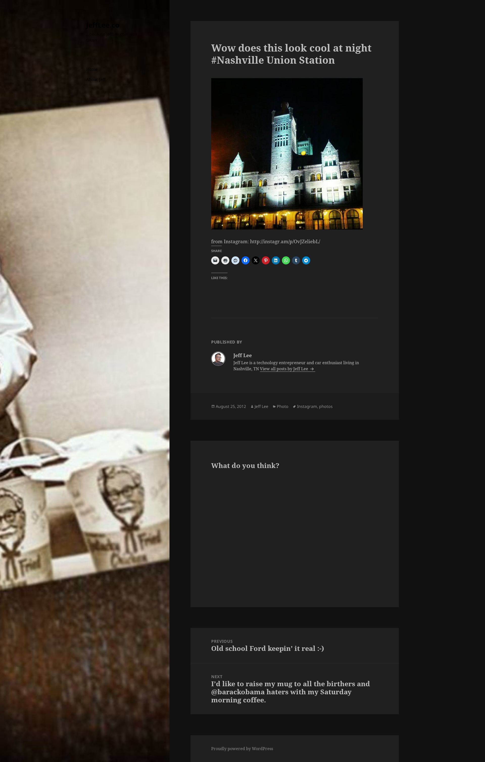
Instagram (307, 406)
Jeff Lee (261, 406)
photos (326, 406)
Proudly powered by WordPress (242, 748)
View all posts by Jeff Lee (284, 369)
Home (92, 69)
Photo (282, 406)
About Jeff (96, 79)
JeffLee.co (102, 25)
